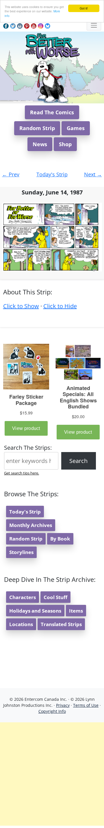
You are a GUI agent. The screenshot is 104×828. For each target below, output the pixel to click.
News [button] (40, 144)
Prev (10, 174)
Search (78, 461)
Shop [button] (65, 144)
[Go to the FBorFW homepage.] (52, 45)
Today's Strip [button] (25, 511)
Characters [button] (22, 597)
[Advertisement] (52, 774)
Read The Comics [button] (52, 112)
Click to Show (21, 306)
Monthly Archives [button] (30, 525)
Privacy (63, 705)
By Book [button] (60, 538)
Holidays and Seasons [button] (35, 610)
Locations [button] (21, 624)
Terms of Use (86, 705)
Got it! (84, 8)
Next (93, 174)
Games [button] (76, 128)
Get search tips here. (21, 473)
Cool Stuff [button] (55, 597)
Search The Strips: (28, 447)
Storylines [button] (21, 552)
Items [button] (76, 610)
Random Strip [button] (37, 128)
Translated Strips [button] (61, 624)
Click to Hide (60, 306)
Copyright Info (52, 711)
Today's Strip (52, 174)
